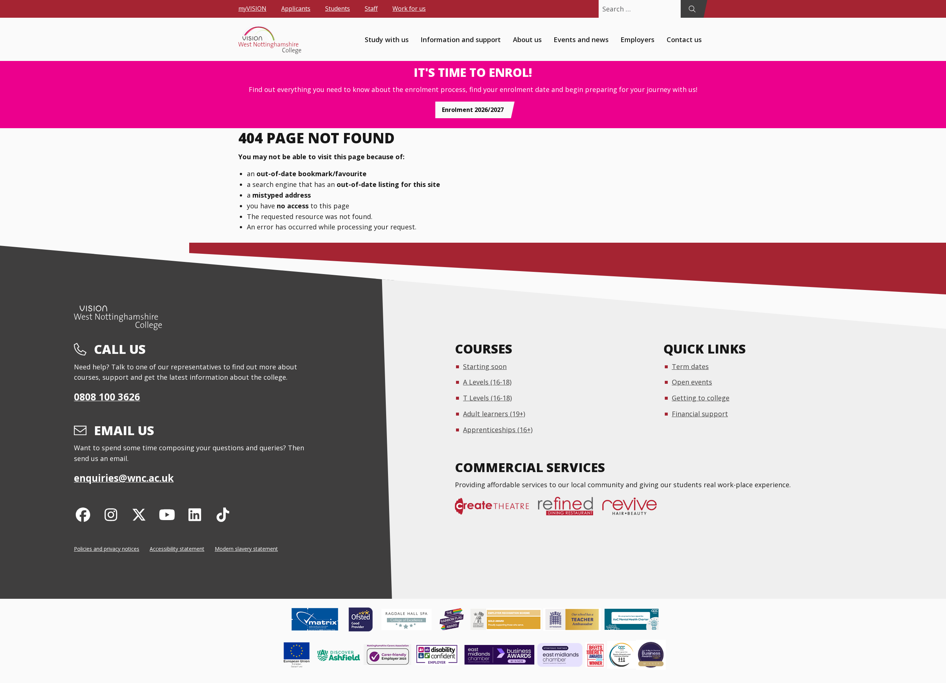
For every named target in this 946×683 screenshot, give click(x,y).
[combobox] (640, 9)
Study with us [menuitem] (387, 39)
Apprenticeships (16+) (497, 429)
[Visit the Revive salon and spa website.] (634, 509)
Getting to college (700, 397)
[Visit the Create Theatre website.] (496, 509)
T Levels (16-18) (487, 397)
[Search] (692, 9)
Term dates (690, 366)
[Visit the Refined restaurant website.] (570, 509)
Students (337, 8)
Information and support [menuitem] (461, 39)
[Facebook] (83, 514)
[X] (139, 514)
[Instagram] (111, 514)
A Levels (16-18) (487, 382)
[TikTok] (223, 514)
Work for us (409, 8)
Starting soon (485, 366)
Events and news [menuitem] (581, 39)
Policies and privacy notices (106, 548)
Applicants (295, 8)
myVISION (252, 8)
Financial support (700, 413)
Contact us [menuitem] (684, 39)
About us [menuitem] (527, 39)
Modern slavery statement (246, 548)
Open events (692, 382)
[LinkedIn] (195, 514)
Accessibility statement (177, 548)
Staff (371, 8)
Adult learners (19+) (494, 413)
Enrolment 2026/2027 (473, 110)
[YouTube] (167, 514)
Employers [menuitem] (637, 39)
